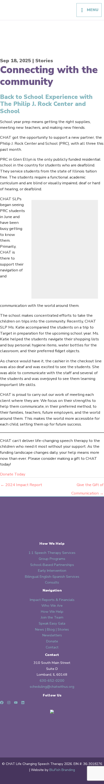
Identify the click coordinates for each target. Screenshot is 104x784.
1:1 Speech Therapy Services (52, 552)
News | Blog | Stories (52, 629)
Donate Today (12, 474)
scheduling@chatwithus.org (52, 686)
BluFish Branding (62, 770)
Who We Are (52, 605)
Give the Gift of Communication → (87, 486)
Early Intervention (52, 570)
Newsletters (52, 635)
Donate (52, 641)
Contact (52, 647)
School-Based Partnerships (52, 564)
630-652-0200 (52, 680)
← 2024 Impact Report (21, 485)
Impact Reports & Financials (52, 599)
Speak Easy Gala (52, 623)
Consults (52, 582)
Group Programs (52, 558)
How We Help (52, 611)
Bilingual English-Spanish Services (52, 576)
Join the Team (52, 617)
